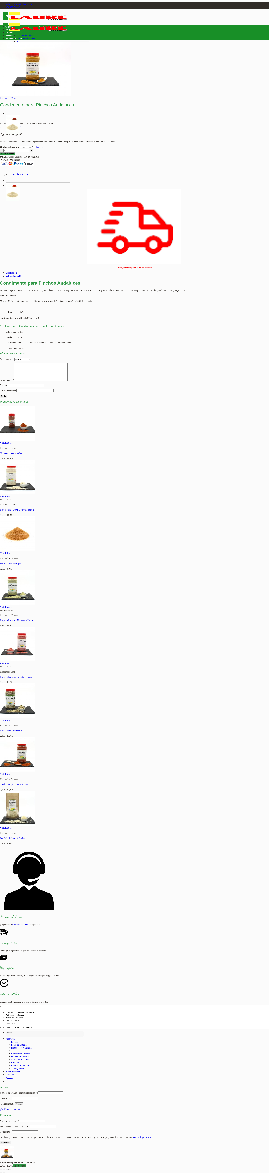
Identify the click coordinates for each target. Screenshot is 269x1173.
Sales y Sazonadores (20, 1059)
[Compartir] (7, 1169)
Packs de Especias (19, 1044)
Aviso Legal (10, 1023)
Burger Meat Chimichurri (11, 730)
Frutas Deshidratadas (20, 1053)
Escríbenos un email (20, 924)
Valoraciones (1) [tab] (13, 276)
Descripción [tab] (11, 272)
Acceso (19, 1104)
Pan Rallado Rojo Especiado (12, 563)
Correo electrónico (8, 390)
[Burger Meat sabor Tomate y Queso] (17, 660)
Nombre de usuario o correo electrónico (18, 1092)
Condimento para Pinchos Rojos (14, 784)
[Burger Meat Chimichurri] (17, 717)
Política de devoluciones (15, 1015)
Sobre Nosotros (13, 1071)
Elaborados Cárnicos (9, 97)
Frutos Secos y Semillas (27, 38)
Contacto (10, 1074)
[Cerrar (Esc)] (9, 1169)
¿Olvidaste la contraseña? (11, 1109)
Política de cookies (13, 1020)
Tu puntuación (7, 359)
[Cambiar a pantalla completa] (4, 1169)
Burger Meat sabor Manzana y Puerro (16, 620)
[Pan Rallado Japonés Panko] (17, 824)
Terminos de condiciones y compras (20, 1012)
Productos (10, 29)
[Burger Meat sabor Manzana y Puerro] (17, 603)
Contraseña (6, 1098)
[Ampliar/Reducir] (1, 1169)
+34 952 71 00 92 (13, 7)
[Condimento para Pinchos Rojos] (17, 770)
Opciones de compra (9, 147)
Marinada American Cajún (12, 453)
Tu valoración (7, 379)
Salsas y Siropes (18, 1068)
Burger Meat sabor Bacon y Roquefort (17, 509)
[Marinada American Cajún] (17, 439)
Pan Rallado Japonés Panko (12, 838)
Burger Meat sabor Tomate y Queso (16, 676)
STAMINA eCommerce (23, 1027)
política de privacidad (142, 1137)
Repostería (16, 1062)
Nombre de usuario (9, 1120)
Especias (21, 35)
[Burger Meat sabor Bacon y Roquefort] (17, 493)
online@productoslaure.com (19, 3)
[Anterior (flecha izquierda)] (1, 1172)
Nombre (3, 384)
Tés (18, 41)
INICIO (9, 26)
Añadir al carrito (7, 154)
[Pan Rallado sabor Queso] (13, 132)
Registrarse (5, 1143)
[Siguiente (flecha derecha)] (4, 1172)
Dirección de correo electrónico (15, 1126)
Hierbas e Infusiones (20, 1056)
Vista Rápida (5, 442)
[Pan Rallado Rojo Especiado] (17, 550)
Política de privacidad (14, 1017)
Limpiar (39, 146)
